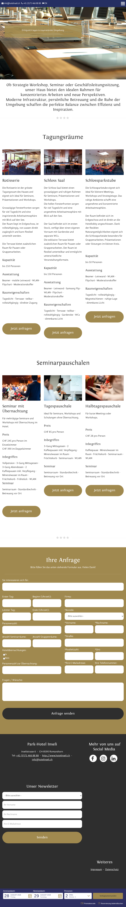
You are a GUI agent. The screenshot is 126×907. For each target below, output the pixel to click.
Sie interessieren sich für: (15, 580)
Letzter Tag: (8, 610)
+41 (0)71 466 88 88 (32, 3)
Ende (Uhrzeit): (41, 610)
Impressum (96, 869)
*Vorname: (70, 623)
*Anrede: (69, 610)
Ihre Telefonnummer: (106, 663)
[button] (18, 896)
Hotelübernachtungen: (14, 650)
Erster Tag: (8, 597)
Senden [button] (42, 837)
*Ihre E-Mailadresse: (75, 663)
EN (46, 3)
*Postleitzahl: (72, 650)
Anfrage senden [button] (63, 713)
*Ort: (97, 650)
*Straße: (69, 636)
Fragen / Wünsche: (12, 680)
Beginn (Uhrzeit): (42, 597)
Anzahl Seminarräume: (14, 637)
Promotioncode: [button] (90, 903)
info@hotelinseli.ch (12, 3)
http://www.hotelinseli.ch (56, 756)
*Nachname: (101, 623)
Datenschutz (112, 869)
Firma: (68, 597)
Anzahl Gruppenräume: (45, 637)
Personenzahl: (9, 623)
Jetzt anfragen (21, 328)
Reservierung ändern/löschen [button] (112, 903)
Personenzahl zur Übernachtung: (19, 664)
